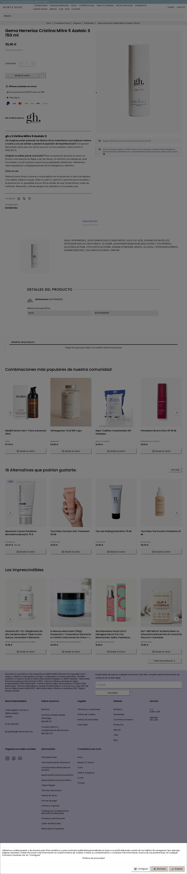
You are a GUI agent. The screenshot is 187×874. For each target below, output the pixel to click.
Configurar (141, 869)
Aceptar (176, 869)
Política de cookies (74, 852)
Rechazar (159, 869)
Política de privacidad (93, 858)
